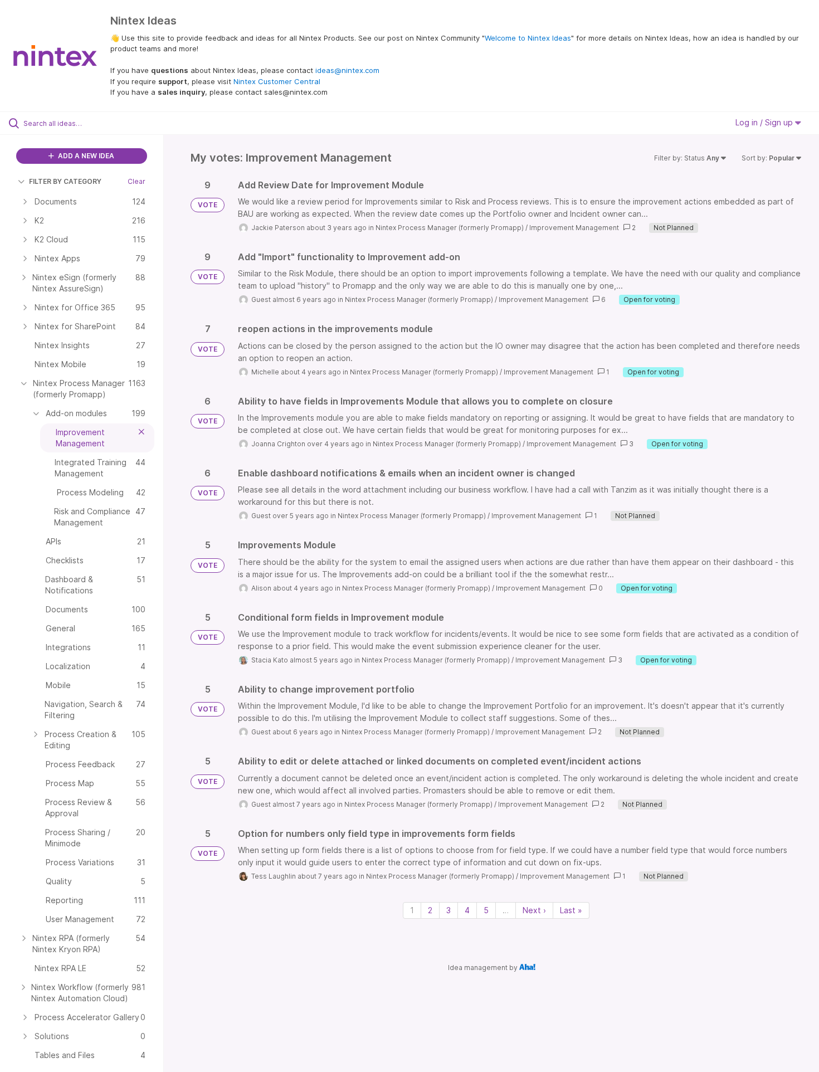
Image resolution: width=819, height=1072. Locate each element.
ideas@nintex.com (347, 70)
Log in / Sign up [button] (765, 122)
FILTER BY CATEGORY (65, 181)
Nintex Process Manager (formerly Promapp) (450, 227)
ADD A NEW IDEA (85, 156)
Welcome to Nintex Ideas (528, 37)
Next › (534, 910)
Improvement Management (574, 227)
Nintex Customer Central (276, 81)
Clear (136, 181)
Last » (571, 910)
